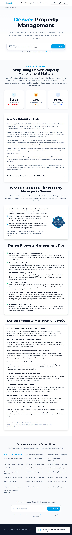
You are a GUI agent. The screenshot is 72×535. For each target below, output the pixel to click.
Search (59, 46)
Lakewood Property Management (57, 454)
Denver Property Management (13, 454)
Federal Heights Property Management (11, 491)
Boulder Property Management (35, 464)
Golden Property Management (34, 481)
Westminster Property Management (54, 459)
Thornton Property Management (13, 458)
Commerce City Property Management (11, 472)
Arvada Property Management (34, 458)
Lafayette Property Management (13, 487)
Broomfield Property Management (36, 468)
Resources (43, 3)
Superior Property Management (57, 487)
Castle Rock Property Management (58, 468)
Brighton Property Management (35, 477)
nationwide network (41, 515)
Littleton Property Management (57, 472)
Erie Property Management (33, 487)
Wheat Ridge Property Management (10, 482)
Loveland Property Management (13, 468)
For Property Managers (59, 3)
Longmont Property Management (57, 464)
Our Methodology (26, 3)
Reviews (35, 3)
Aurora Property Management (34, 454)
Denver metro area (25, 515)
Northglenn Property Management (14, 477)
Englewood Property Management (58, 477)
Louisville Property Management (57, 481)
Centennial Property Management (13, 464)
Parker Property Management (34, 472)
